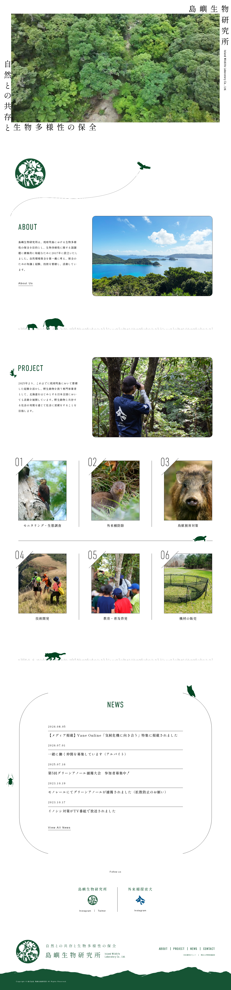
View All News (59, 827)
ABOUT (163, 948)
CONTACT (209, 948)
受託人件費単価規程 (208, 955)
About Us (25, 283)
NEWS (193, 948)
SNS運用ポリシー (189, 955)
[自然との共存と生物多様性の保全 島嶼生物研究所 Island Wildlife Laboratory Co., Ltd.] (70, 951)
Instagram (85, 910)
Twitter (102, 910)
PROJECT (178, 948)
